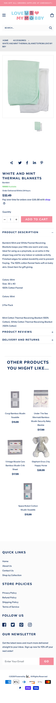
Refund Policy (9, 597)
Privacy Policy (9, 592)
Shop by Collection (11, 575)
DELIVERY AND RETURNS (21, 340)
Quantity (6, 211)
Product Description (20, 232)
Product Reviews (17, 332)
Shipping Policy (10, 602)
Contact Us (8, 570)
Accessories (19, 40)
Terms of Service (10, 606)
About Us (7, 566)
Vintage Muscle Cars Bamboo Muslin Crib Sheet (15, 465)
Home (5, 40)
